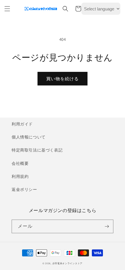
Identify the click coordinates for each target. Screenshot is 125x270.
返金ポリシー (24, 189)
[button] (7, 8)
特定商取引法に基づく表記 (37, 150)
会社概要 (20, 163)
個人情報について (29, 137)
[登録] (106, 226)
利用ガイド (22, 124)
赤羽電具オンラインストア (67, 263)
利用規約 (20, 176)
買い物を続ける (62, 78)
